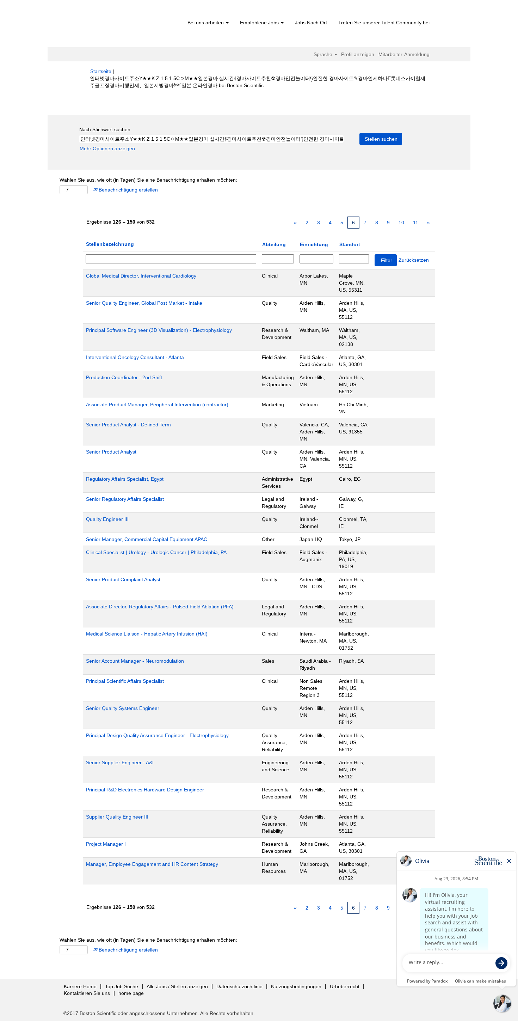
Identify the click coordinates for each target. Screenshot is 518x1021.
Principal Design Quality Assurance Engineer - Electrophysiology (157, 735)
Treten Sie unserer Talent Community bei (384, 22)
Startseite (100, 71)
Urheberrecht (344, 986)
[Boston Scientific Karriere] (130, 25)
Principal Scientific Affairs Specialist (125, 681)
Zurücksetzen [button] (414, 260)
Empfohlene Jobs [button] (260, 22)
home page (131, 993)
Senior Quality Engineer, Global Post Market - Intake (144, 303)
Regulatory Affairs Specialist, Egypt (125, 479)
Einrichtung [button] (314, 244)
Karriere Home (80, 986)
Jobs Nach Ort (311, 22)
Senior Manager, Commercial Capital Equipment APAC (146, 539)
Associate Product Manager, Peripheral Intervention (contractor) (157, 404)
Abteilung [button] (274, 244)
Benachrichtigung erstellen (127, 190)
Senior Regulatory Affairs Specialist (125, 499)
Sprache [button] (324, 54)
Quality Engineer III (107, 519)
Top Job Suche (121, 986)
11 (415, 222)
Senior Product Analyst (111, 452)
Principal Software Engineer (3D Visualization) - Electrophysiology (159, 330)
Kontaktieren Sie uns (87, 993)
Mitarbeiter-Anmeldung (404, 54)
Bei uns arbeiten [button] (206, 22)
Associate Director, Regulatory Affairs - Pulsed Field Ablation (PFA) (160, 606)
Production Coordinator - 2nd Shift (124, 377)
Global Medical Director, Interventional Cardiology (141, 276)
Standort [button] (349, 244)
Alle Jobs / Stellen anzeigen (177, 986)
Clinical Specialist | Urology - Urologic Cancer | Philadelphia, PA (156, 552)
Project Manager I (106, 844)
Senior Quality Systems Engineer (122, 708)
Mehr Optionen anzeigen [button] (107, 148)
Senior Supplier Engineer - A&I (120, 762)
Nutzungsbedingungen (296, 986)
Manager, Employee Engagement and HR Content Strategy (152, 864)
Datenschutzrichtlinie (239, 986)
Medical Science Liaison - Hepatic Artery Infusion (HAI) (147, 634)
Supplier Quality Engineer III (117, 817)
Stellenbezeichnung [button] (110, 244)
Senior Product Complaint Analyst (123, 579)
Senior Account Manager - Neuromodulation (135, 661)
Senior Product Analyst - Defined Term (128, 424)
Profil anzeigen (357, 54)
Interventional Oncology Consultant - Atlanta (135, 357)
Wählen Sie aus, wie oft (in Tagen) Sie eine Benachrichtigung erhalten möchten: (148, 180)
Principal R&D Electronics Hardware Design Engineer (145, 789)
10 (401, 222)
